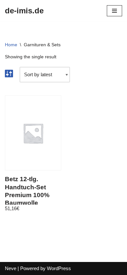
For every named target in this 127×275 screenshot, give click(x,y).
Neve (10, 268)
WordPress (59, 268)
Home (11, 44)
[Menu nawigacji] (114, 10)
